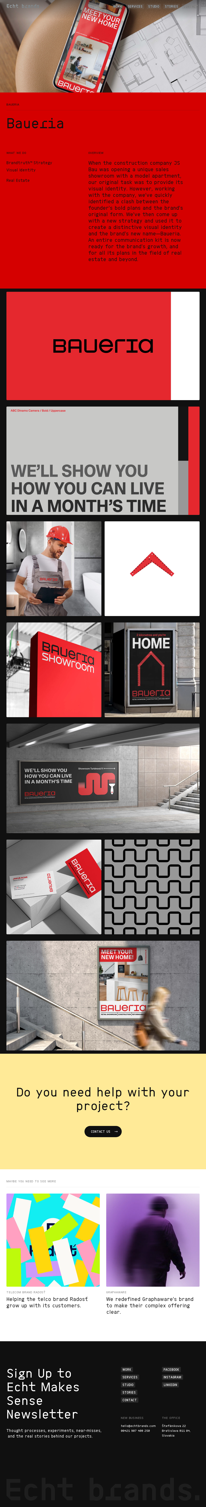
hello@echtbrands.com (138, 1426)
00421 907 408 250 (135, 1431)
